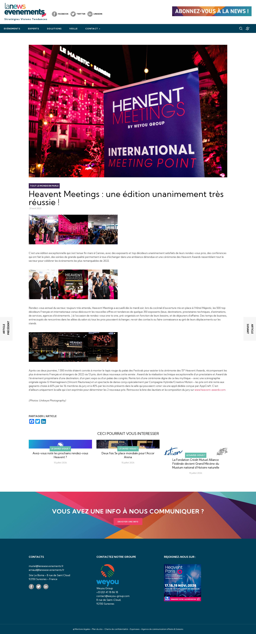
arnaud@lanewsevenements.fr (46, 569)
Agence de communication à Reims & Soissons (162, 629)
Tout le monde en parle (44, 185)
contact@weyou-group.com (112, 596)
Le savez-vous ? (60, 448)
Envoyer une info (128, 522)
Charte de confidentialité (116, 629)
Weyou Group (104, 588)
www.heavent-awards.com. (210, 389)
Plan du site (97, 629)
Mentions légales (82, 629)
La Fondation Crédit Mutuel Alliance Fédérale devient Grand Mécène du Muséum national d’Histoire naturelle (195, 463)
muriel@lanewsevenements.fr (46, 566)
